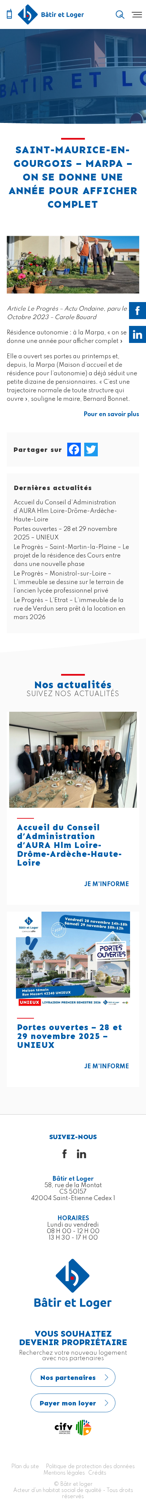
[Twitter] (91, 449)
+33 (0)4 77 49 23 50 (9, 14)
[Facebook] (74, 449)
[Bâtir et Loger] (51, 14)
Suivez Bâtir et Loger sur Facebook (137, 310)
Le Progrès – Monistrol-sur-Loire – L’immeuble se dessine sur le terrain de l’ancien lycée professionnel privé (69, 582)
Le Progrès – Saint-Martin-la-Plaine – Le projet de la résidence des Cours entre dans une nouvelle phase (71, 555)
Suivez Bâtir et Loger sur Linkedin (137, 334)
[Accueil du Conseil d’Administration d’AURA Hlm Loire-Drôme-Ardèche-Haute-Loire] (73, 760)
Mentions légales (64, 1473)
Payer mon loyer (68, 1403)
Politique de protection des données (90, 1466)
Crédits (97, 1473)
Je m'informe (106, 884)
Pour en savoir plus (111, 414)
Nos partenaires (68, 1377)
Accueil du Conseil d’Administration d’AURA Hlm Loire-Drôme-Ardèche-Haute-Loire (65, 511)
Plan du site (25, 1466)
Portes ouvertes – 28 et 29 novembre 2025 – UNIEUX (69, 1036)
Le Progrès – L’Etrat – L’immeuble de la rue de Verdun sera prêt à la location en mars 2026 (70, 608)
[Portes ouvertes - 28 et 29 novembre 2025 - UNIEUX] (73, 960)
